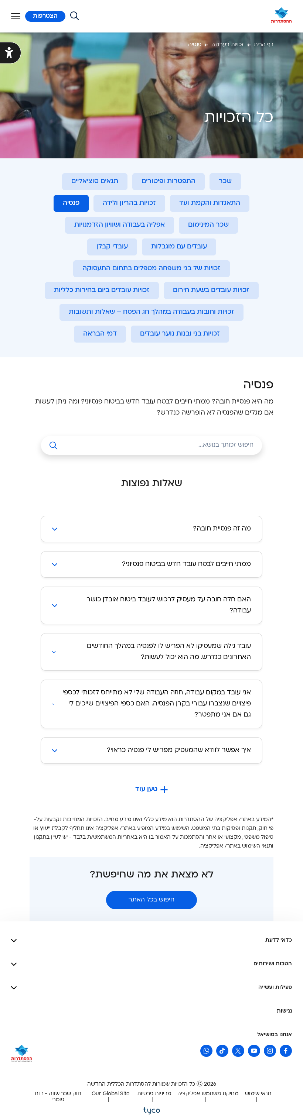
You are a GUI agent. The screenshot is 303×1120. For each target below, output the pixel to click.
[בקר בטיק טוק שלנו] (222, 1051)
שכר (225, 181)
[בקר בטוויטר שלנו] (238, 1051)
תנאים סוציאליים (94, 181)
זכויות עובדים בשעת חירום (211, 290)
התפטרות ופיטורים (168, 181)
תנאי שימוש (258, 1094)
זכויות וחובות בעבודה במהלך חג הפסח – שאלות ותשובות (151, 312)
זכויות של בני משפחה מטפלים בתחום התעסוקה (151, 268)
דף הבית (263, 44)
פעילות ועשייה (275, 987)
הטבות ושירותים (272, 964)
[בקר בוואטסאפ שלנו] (206, 1051)
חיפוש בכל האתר (151, 900)
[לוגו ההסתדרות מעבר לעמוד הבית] (281, 16)
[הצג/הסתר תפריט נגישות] (10, 53)
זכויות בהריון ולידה (129, 203)
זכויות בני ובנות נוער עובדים (180, 334)
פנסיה (71, 203)
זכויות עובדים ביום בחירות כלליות (102, 290)
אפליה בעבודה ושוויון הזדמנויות (119, 225)
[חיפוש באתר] (74, 16)
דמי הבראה (100, 334)
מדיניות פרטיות (154, 1094)
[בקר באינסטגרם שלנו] (270, 1051)
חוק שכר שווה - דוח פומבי (58, 1097)
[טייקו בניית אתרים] (151, 1110)
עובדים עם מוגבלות (179, 247)
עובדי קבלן (112, 247)
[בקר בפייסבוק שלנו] (286, 1051)
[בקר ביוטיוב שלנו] (254, 1051)
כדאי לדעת (278, 940)
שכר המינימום (208, 225)
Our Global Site (111, 1094)
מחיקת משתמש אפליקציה (207, 1094)
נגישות (284, 1011)
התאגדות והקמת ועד (209, 203)
